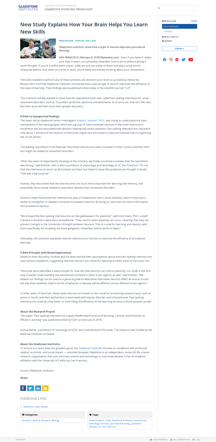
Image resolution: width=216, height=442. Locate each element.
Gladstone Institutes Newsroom (69, 9)
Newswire (20, 439)
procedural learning (120, 423)
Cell (127, 88)
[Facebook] (164, 59)
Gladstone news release (35, 406)
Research (26, 420)
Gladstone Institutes (90, 348)
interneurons (140, 420)
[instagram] (170, 59)
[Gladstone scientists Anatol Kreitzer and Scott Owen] (38, 48)
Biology (55, 420)
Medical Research (41, 420)
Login (198, 439)
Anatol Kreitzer (96, 420)
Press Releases (171, 26)
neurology (94, 423)
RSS (195, 21)
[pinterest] (176, 59)
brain (108, 420)
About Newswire (160, 439)
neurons (105, 423)
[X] (183, 59)
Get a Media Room (181, 439)
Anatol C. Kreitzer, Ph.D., (91, 120)
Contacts (168, 31)
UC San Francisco (107, 426)
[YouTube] (191, 59)
